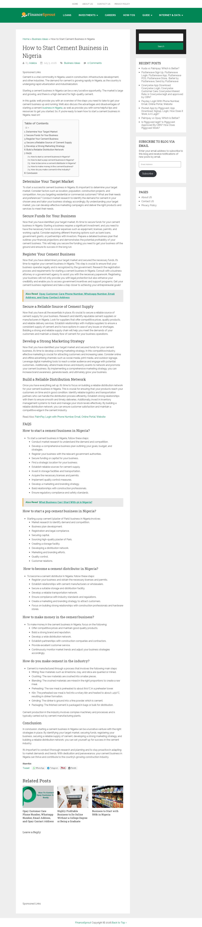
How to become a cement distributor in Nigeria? (53, 163)
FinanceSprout (83, 922)
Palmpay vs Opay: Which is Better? (160, 118)
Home (75, 4)
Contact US (103, 4)
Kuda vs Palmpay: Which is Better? (160, 68)
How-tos (129, 15)
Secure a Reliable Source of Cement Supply (49, 142)
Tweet (26, 768)
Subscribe (147, 173)
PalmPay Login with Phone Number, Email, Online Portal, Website (70, 416)
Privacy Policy (122, 4)
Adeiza (33, 63)
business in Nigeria (52, 107)
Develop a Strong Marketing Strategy (45, 146)
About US (87, 4)
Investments (87, 15)
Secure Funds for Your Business (42, 135)
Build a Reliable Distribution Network (45, 149)
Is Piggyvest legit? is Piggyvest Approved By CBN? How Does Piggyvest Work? (158, 125)
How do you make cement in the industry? (50, 169)
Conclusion (32, 173)
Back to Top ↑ (119, 922)
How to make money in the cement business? (52, 166)
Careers (110, 15)
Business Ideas (40, 39)
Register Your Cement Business (42, 139)
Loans (67, 15)
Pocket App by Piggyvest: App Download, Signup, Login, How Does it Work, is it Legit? (162, 111)
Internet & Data (170, 15)
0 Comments (94, 63)
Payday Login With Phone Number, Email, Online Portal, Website (160, 103)
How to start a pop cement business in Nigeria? (52, 160)
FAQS (29, 153)
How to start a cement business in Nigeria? (50, 157)
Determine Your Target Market (42, 131)
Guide (146, 15)
